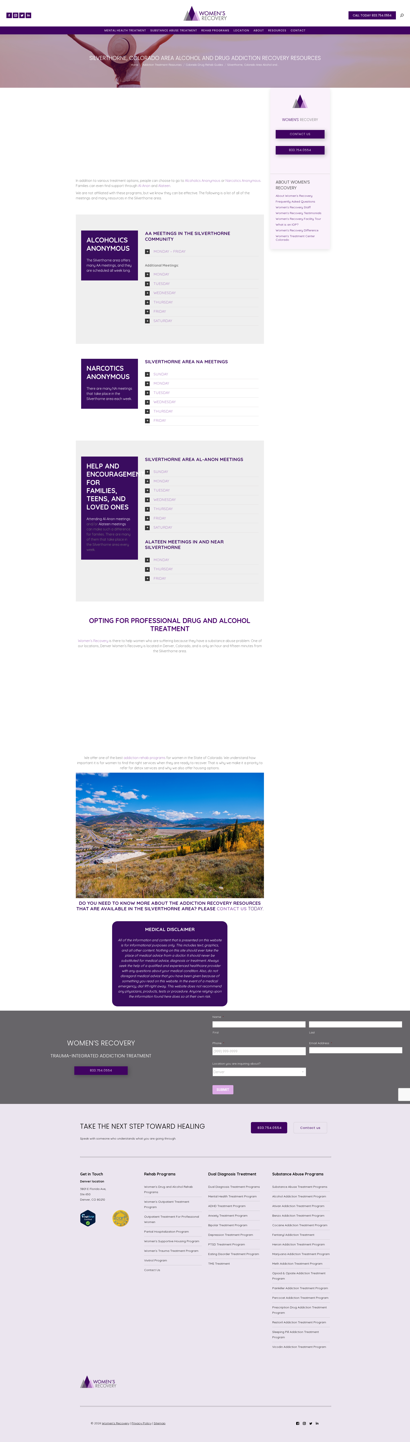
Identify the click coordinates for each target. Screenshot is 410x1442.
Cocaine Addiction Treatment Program (299, 1225)
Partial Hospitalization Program (166, 1231)
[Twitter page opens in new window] (22, 15)
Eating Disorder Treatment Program (233, 1254)
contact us (231, 909)
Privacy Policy (141, 1423)
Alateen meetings (112, 524)
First (216, 1032)
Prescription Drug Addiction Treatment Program (299, 1310)
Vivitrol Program (155, 1260)
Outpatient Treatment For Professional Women (171, 1219)
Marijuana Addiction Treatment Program (301, 1254)
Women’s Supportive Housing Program (171, 1241)
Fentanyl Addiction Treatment (293, 1235)
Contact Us (152, 1270)
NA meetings (121, 388)
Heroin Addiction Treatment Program (298, 1244)
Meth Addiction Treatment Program (297, 1263)
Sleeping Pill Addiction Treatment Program (295, 1334)
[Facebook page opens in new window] (9, 15)
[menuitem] (125, 30)
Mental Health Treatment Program (232, 1196)
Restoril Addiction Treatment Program (299, 1322)
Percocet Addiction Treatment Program (300, 1298)
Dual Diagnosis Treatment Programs (234, 1187)
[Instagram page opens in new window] (15, 15)
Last (312, 1032)
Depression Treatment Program (230, 1235)
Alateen (163, 186)
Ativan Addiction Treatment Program (298, 1206)
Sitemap (159, 1423)
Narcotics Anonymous (243, 180)
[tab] (202, 251)
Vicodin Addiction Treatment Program (299, 1347)
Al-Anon (143, 186)
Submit (223, 1090)
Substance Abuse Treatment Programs (299, 1187)
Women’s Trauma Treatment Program (171, 1251)
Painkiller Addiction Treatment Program (300, 1288)
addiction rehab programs (144, 758)
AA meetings (105, 265)
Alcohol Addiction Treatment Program (299, 1196)
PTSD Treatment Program (226, 1244)
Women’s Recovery (93, 641)
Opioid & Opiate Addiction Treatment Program (298, 1275)
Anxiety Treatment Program (227, 1215)
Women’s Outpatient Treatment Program (166, 1204)
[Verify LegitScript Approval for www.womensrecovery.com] (88, 1225)
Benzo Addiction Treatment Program (298, 1215)
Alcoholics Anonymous (202, 180)
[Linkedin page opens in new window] (28, 15)
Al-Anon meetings (116, 519)
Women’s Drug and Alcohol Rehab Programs (168, 1189)
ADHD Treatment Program (227, 1206)
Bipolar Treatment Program (227, 1225)
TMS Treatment (219, 1263)
